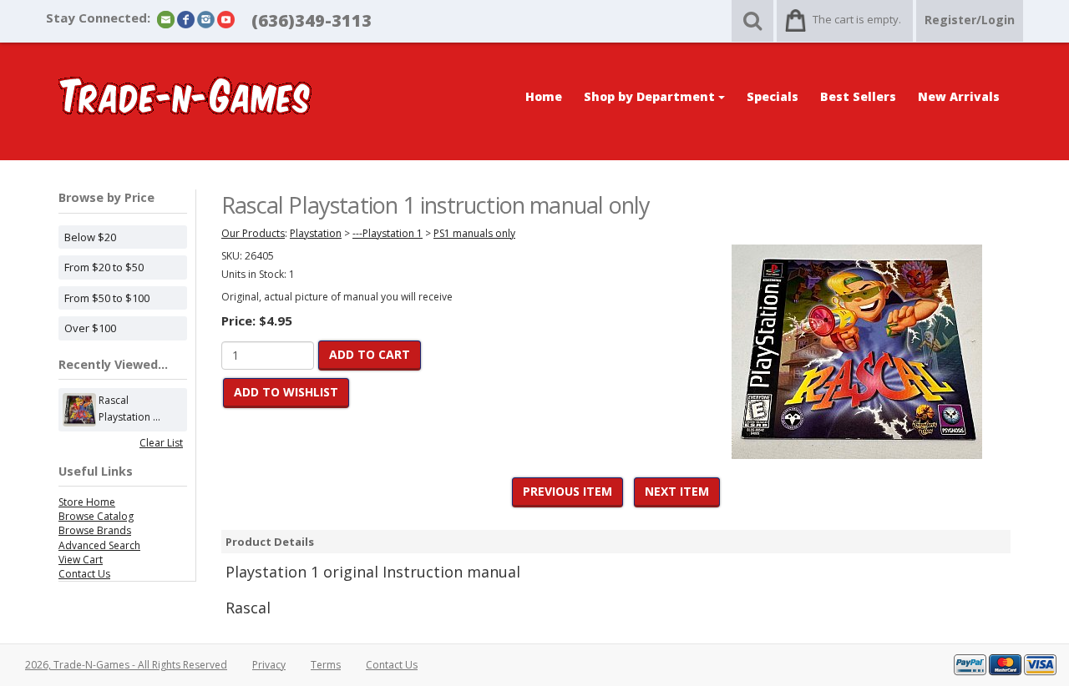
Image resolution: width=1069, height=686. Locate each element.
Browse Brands (94, 530)
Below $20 (90, 237)
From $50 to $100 (106, 297)
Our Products (253, 233)
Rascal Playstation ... (129, 408)
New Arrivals (959, 96)
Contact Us (84, 574)
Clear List (161, 443)
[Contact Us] (166, 19)
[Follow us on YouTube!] (226, 19)
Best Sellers (858, 96)
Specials (772, 96)
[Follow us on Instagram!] (206, 19)
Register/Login (970, 20)
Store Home (86, 502)
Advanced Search (99, 545)
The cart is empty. (857, 19)
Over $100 (90, 327)
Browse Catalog (96, 516)
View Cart (80, 559)
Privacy (269, 665)
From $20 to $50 (104, 267)
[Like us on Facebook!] (186, 19)
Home (543, 96)
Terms (326, 665)
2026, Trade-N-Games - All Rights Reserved (126, 665)
